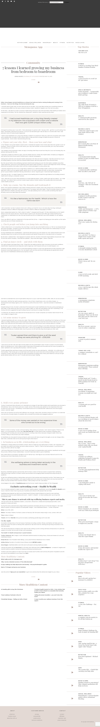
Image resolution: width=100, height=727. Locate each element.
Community (33, 62)
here (27, 553)
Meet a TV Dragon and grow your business (13, 567)
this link (13, 517)
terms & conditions (37, 720)
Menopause (47, 42)
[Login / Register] (88, 11)
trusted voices (12, 716)
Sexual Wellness (35, 42)
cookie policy (37, 718)
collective (12, 714)
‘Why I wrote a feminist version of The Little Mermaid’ (16, 562)
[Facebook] (5, 1)
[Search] (87, 5)
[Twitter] (2, 1)
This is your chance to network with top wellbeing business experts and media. (33, 499)
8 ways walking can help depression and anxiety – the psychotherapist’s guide (24, 564)
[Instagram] (8, 1)
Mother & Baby (22, 42)
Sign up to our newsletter (17, 572)
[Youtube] (11, 1)
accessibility (37, 716)
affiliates (62, 716)
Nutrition (70, 42)
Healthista (91, 721)
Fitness (62, 42)
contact (62, 714)
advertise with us (12, 718)
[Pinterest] (14, 1)
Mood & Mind (80, 42)
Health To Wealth (57, 489)
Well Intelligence (46, 547)
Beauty (55, 42)
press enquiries (62, 720)
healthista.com (21, 483)
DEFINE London (36, 542)
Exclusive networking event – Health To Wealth (33, 486)
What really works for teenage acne (11, 559)
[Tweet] (30, 82)
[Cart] (88, 22)
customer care (62, 718)
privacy (37, 714)
